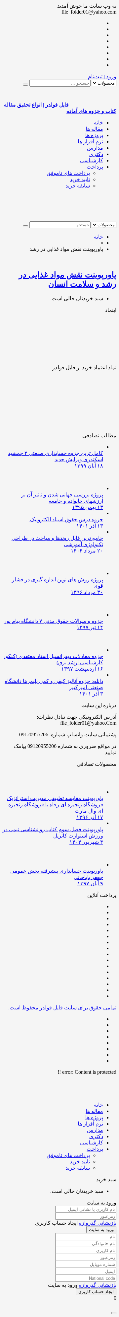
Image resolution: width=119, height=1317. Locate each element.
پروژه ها (94, 135)
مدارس (95, 148)
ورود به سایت (101, 1229)
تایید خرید (80, 179)
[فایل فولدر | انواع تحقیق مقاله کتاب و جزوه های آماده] (93, 212)
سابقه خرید (77, 185)
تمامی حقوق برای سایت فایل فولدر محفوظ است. (62, 1007)
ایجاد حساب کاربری (96, 1291)
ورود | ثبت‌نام (102, 76)
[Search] (25, 85)
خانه (98, 122)
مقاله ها (94, 129)
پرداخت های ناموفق (68, 173)
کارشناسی (91, 160)
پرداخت (95, 167)
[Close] (113, 1313)
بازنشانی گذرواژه (97, 1223)
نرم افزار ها (90, 141)
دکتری (96, 154)
